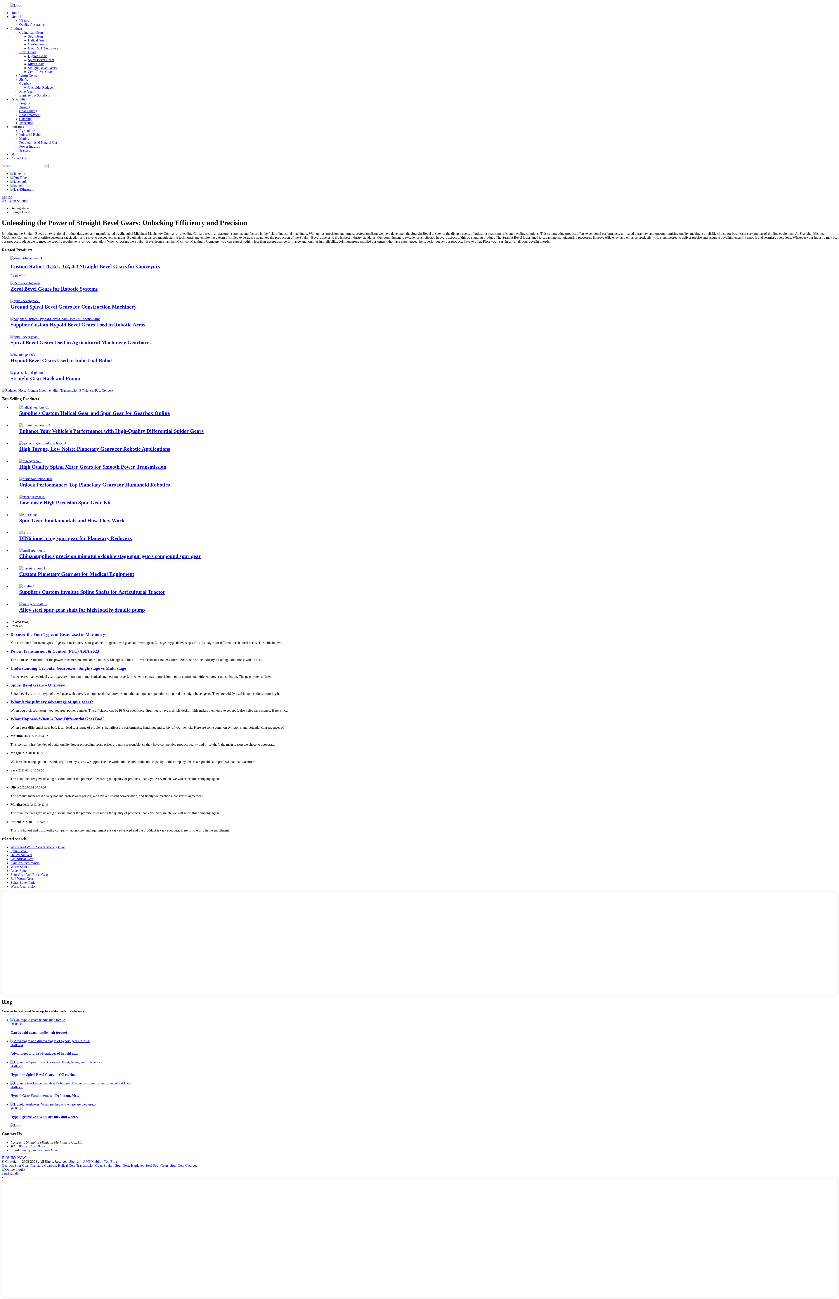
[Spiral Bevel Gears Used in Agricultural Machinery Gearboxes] (25, 337)
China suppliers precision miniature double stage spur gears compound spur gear (110, 556)
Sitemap (74, 1161)
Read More (18, 276)
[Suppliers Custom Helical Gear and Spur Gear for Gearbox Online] (34, 407)
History (24, 20)
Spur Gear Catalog (183, 1165)
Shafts (23, 79)
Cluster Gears (37, 44)
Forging (24, 103)
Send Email (10, 1173)
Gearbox (25, 83)
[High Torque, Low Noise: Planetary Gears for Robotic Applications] (42, 443)
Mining (24, 138)
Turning (24, 107)
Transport (25, 150)
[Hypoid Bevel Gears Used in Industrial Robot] (22, 355)
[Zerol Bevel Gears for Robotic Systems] (25, 283)
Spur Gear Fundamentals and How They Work (72, 520)
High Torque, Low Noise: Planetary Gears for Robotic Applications (94, 449)
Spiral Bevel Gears (41, 60)
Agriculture (27, 131)
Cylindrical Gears (31, 32)
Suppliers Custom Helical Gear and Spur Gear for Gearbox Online (94, 413)
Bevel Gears (27, 52)
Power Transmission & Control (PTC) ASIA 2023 (54, 651)
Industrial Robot (30, 134)
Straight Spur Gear (116, 1165)
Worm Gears (28, 76)
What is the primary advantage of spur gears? (51, 702)
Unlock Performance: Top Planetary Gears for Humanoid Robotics (94, 485)
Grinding (25, 119)
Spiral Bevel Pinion (23, 882)
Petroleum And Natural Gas (38, 142)
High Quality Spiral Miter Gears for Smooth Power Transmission (92, 467)
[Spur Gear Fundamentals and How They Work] (28, 515)
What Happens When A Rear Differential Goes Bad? (57, 719)
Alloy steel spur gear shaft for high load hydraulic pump (82, 610)
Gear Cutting (28, 111)
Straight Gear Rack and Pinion (45, 378)
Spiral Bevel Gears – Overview (37, 685)
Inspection (26, 123)
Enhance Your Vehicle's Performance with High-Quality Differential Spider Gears (111, 431)
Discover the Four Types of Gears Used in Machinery (57, 634)
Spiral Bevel (19, 851)
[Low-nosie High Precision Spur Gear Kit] (32, 497)
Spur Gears (35, 36)
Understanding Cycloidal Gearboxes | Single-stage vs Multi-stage (68, 668)
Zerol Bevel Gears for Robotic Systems (54, 289)
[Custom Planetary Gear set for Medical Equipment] (32, 568)
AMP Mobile (92, 1161)
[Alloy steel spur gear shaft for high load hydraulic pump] (33, 604)
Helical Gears (37, 40)
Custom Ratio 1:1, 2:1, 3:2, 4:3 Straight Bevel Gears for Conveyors (85, 266)
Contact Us (18, 158)
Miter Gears (36, 64)
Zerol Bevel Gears (40, 72)
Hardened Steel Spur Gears (149, 1165)
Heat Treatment (29, 115)
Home (14, 13)
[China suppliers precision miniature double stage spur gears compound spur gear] (32, 550)
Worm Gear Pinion (23, 886)
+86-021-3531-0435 (31, 1146)
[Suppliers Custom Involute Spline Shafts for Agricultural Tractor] (26, 586)
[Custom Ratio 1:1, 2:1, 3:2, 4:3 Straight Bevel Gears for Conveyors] (26, 258)
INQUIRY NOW (14, 1157)
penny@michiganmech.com (40, 1150)
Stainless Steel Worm (25, 863)
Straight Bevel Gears (42, 68)
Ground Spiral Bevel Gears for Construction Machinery (73, 307)
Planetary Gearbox (43, 1165)
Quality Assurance (32, 24)
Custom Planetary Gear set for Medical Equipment (76, 574)
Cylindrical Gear (21, 859)
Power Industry (29, 146)
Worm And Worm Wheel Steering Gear (37, 847)
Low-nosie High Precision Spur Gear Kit (65, 502)
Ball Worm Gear (21, 878)
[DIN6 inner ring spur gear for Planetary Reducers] (25, 532)
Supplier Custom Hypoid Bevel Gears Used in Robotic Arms (77, 325)
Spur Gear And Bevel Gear (29, 874)
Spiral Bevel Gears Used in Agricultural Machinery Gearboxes (80, 342)
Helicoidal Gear (21, 855)
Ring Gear (26, 91)
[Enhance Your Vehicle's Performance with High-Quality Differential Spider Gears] (34, 425)
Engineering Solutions (34, 95)
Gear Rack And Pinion (43, 48)
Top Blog (110, 1161)
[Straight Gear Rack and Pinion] (28, 372)
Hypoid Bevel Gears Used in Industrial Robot (61, 360)
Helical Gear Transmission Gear (80, 1165)
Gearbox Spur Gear (15, 1165)
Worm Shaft (18, 867)
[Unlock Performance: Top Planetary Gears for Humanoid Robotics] (35, 479)
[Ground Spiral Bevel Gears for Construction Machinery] (25, 301)
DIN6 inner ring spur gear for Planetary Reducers (75, 538)
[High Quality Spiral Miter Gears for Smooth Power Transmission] (30, 461)
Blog (13, 154)
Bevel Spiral (19, 871)
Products (16, 28)
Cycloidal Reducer (41, 87)
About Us (17, 17)
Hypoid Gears (37, 56)
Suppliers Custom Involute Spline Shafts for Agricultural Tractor (92, 592)
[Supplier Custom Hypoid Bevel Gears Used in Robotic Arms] (55, 319)
